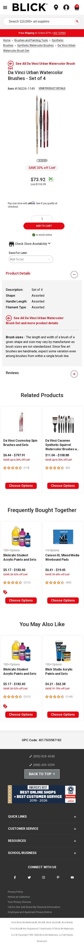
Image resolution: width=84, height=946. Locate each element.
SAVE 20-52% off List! (15, 574)
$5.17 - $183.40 (14, 570)
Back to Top (40, 774)
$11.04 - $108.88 (57, 455)
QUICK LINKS (17, 816)
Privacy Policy (15, 891)
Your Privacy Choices (19, 901)
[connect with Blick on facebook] (15, 880)
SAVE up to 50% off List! (16, 459)
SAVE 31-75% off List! (57, 688)
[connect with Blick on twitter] (29, 880)
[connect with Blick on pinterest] (58, 880)
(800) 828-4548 (44, 756)
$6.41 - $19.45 (55, 570)
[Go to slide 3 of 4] (43, 160)
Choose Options (21, 486)
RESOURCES (17, 841)
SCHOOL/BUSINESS (22, 853)
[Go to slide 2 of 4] (40, 160)
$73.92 (38, 179)
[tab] (42, 273)
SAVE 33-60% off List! (57, 574)
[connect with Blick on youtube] (72, 880)
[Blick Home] (30, 7)
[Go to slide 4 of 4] (46, 160)
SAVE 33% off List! (42, 168)
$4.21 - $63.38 (55, 684)
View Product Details (52, 88)
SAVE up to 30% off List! (58, 459)
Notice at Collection (19, 896)
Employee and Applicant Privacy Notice (30, 912)
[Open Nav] (5, 7)
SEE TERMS (59, 33)
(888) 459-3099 (44, 765)
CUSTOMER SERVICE (23, 829)
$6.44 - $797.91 (14, 455)
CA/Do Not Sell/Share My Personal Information (34, 907)
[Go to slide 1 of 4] (38, 160)
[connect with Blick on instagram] (43, 880)
